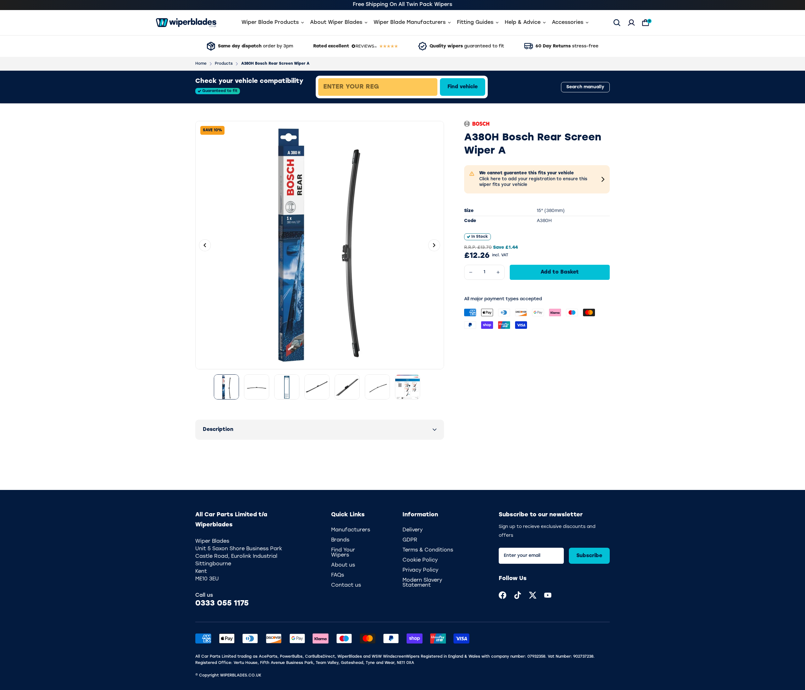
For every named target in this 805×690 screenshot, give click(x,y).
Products (224, 64)
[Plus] (498, 272)
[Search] (616, 22)
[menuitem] (502, 595)
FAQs (337, 575)
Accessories (567, 22)
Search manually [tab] (585, 87)
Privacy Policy (420, 570)
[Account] (631, 22)
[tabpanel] (423, 87)
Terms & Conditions (427, 550)
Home (201, 64)
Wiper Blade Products (270, 22)
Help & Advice (523, 22)
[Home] (186, 22)
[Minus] (470, 272)
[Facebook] (502, 595)
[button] (319, 429)
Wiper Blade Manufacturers (410, 22)
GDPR (409, 540)
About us (343, 565)
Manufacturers (350, 530)
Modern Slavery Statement (422, 583)
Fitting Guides (475, 22)
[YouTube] (548, 595)
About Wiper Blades (336, 22)
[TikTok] (517, 595)
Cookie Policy (420, 560)
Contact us (346, 585)
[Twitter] (532, 595)
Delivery (412, 530)
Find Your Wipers (343, 553)
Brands (340, 540)
